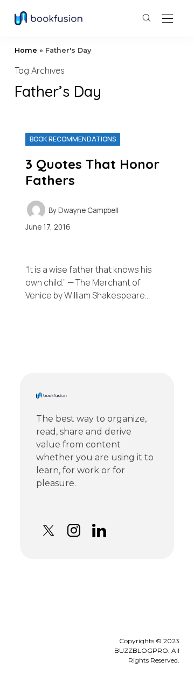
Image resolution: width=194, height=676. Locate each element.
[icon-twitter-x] (48, 530)
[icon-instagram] (73, 530)
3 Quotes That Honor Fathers (92, 172)
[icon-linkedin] (99, 530)
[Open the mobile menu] (167, 19)
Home (26, 50)
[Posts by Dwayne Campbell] (36, 209)
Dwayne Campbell (88, 210)
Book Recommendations (73, 139)
